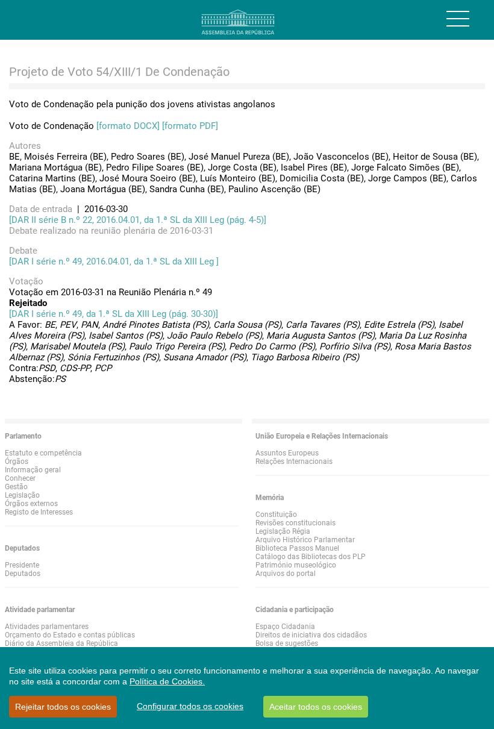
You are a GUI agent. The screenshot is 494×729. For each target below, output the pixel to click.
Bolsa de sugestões (286, 643)
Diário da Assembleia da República (61, 643)
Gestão (16, 487)
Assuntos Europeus (287, 453)
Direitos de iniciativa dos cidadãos (311, 635)
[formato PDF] (190, 125)
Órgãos (16, 461)
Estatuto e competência (43, 453)
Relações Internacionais (294, 461)
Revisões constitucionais (295, 523)
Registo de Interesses (39, 512)
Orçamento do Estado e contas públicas (70, 635)
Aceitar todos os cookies (315, 707)
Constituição (276, 514)
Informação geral (33, 470)
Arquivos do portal (285, 573)
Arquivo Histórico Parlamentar (305, 540)
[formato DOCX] (128, 125)
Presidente (22, 565)
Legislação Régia (282, 531)
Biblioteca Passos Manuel (297, 548)
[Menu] (458, 19)
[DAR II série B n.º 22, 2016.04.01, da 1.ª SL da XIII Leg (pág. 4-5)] (137, 219)
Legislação (22, 495)
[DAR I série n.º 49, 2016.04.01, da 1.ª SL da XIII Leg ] (114, 261)
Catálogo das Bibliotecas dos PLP (310, 556)
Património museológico (295, 565)
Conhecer (20, 478)
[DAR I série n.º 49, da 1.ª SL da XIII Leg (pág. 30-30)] (113, 313)
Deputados (22, 573)
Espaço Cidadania (285, 626)
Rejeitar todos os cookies (63, 707)
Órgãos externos (31, 503)
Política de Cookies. (167, 681)
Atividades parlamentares (47, 626)
